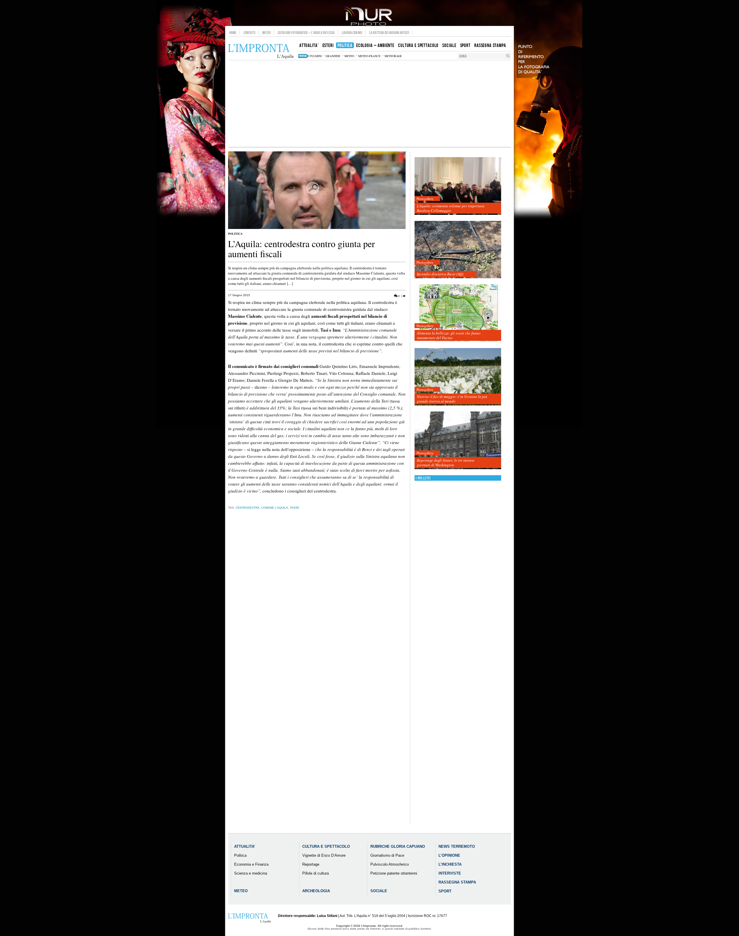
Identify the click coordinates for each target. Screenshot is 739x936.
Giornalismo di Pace (387, 855)
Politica (235, 234)
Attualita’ (244, 846)
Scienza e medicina (250, 873)
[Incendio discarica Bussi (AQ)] (458, 250)
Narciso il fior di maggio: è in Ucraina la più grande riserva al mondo (452, 398)
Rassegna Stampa (457, 882)
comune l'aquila (274, 507)
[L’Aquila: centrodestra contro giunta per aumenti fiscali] (317, 228)
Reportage (310, 864)
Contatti (249, 32)
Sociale (378, 891)
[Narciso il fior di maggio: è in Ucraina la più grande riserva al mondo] (458, 377)
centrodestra (248, 507)
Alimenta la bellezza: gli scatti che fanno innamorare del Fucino (449, 335)
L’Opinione (449, 855)
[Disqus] (317, 604)
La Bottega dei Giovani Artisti (389, 32)
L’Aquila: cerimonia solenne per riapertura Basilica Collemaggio (450, 208)
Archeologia (316, 891)
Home (232, 32)
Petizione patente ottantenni (393, 873)
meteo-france (369, 56)
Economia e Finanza (251, 864)
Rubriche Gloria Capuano (397, 846)
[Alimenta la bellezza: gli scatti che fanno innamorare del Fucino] (458, 313)
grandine (333, 56)
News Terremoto (456, 846)
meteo (349, 56)
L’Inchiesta (450, 864)
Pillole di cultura (315, 873)
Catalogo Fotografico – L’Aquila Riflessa (306, 32)
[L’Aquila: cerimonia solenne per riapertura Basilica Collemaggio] (458, 186)
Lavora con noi (352, 32)
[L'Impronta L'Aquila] (261, 51)
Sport (444, 891)
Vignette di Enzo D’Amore (324, 855)
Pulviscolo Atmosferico (389, 864)
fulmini (316, 56)
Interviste (449, 873)
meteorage (393, 56)
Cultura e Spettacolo (326, 846)
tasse (294, 507)
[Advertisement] (369, 103)
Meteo (266, 32)
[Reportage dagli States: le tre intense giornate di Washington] (458, 440)
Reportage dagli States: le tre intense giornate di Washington (446, 462)
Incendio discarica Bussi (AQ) (440, 274)
